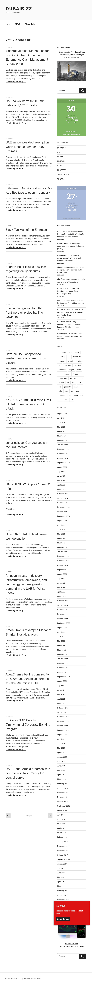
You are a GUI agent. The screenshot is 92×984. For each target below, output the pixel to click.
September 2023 (63, 569)
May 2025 (61, 480)
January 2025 (62, 498)
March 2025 (61, 489)
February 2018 (63, 837)
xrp (72, 399)
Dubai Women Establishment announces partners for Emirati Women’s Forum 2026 (69, 258)
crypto (71, 369)
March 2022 (61, 650)
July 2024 (61, 525)
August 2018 (62, 810)
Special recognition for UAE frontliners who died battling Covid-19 (24, 312)
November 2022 (63, 614)
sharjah (76, 387)
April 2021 (61, 699)
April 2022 (61, 645)
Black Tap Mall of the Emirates (26, 229)
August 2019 (62, 757)
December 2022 (63, 609)
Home (8, 24)
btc (60, 365)
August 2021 (62, 681)
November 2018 (63, 797)
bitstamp (80, 361)
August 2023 (62, 574)
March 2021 (61, 703)
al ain (77, 352)
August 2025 (62, 467)
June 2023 (61, 583)
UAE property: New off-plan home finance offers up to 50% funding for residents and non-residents (70, 234)
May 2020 (61, 748)
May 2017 (61, 877)
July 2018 (61, 815)
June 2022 (61, 636)
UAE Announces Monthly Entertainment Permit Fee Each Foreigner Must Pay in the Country (70, 324)
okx (60, 387)
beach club (77, 357)
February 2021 (63, 708)
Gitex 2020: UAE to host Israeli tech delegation (26, 536)
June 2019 (61, 766)
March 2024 (61, 543)
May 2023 (61, 587)
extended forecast (71, 131)
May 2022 (61, 641)
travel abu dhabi (65, 395)
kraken (61, 382)
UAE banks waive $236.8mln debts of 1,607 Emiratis (25, 103)
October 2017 (62, 855)
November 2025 (63, 453)
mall (73, 382)
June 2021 (61, 690)
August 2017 (62, 864)
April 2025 (61, 485)
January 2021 (62, 712)
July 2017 (61, 868)
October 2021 (62, 672)
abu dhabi (62, 352)
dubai (79, 369)
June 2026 (61, 422)
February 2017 (63, 890)
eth (60, 374)
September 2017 (63, 859)
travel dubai (78, 395)
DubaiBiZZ (19, 8)
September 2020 (63, 730)
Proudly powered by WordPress (29, 978)
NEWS (17, 24)
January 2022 (62, 658)
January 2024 (62, 551)
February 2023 (63, 601)
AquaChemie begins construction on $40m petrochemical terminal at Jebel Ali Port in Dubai (28, 678)
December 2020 (63, 716)
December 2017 (63, 846)
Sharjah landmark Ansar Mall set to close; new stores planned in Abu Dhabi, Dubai (70, 270)
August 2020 (62, 734)
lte (68, 382)
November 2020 (63, 721)
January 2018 (62, 841)
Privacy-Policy (30, 24)
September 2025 (63, 462)
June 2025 (61, 476)
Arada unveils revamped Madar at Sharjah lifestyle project (28, 632)
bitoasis (70, 361)
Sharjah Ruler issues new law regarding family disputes (26, 268)
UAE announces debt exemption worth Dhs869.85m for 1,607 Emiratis (27, 146)
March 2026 (61, 436)
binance (62, 361)
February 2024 (63, 547)
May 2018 (61, 824)
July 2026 (61, 418)
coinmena (62, 369)
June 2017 (61, 873)
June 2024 (61, 529)
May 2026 (61, 427)
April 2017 (61, 881)
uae (60, 399)
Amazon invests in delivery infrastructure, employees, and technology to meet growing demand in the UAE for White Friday (26, 584)
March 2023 (61, 596)
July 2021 (61, 685)
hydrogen (74, 378)
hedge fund (63, 378)
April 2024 (61, 538)
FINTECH (61, 161)
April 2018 (61, 828)
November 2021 (63, 667)
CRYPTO (60, 152)
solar (60, 391)
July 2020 (61, 739)
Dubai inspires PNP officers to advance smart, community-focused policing (70, 246)
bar (69, 357)
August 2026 (62, 413)
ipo (82, 378)
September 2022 (63, 623)
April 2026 (61, 431)
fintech (75, 374)
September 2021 (63, 676)
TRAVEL (60, 179)
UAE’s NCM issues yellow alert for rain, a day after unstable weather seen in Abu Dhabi (70, 312)
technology (75, 391)
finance (67, 374)
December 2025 (63, 449)
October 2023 (62, 565)
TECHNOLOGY (63, 174)
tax (66, 391)
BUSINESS (61, 148)
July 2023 (61, 578)
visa (66, 399)
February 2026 (63, 440)
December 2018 (63, 792)
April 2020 (61, 752)
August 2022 (62, 627)
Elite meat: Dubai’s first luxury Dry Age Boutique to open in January (29, 190)
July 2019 (61, 761)
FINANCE (61, 157)
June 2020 (61, 743)
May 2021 (61, 694)
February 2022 (63, 654)
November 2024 (63, 507)
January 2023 (62, 605)
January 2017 (62, 895)
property (67, 387)
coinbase (77, 365)
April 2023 (61, 592)
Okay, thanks (63, 919)
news (80, 382)
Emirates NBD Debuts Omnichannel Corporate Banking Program (28, 724)
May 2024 (61, 534)
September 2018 (63, 806)
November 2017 (63, 850)
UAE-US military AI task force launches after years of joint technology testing (68, 291)
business (67, 365)
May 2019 (61, 770)
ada (70, 352)
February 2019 (63, 783)
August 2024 (62, 520)
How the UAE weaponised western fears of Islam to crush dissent (27, 358)
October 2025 (62, 458)
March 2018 (61, 832)
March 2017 (61, 886)
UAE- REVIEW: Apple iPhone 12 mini (28, 486)
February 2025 (63, 494)
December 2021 (63, 663)
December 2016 (63, 899)
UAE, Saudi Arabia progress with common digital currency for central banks (28, 772)
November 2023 (63, 560)
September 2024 (63, 516)
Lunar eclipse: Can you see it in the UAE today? (27, 444)
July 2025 (61, 471)
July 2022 (61, 632)
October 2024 (62, 511)
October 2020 (62, 725)
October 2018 (62, 801)
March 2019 (61, 779)
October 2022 (62, 618)
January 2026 (62, 445)
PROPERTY (61, 170)
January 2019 (62, 788)
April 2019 (61, 774)
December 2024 (63, 502)
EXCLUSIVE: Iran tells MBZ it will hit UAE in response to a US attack (28, 403)
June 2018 (61, 819)
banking (62, 357)
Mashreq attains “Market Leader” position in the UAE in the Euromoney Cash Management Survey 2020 (28, 57)
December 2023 (63, 556)
